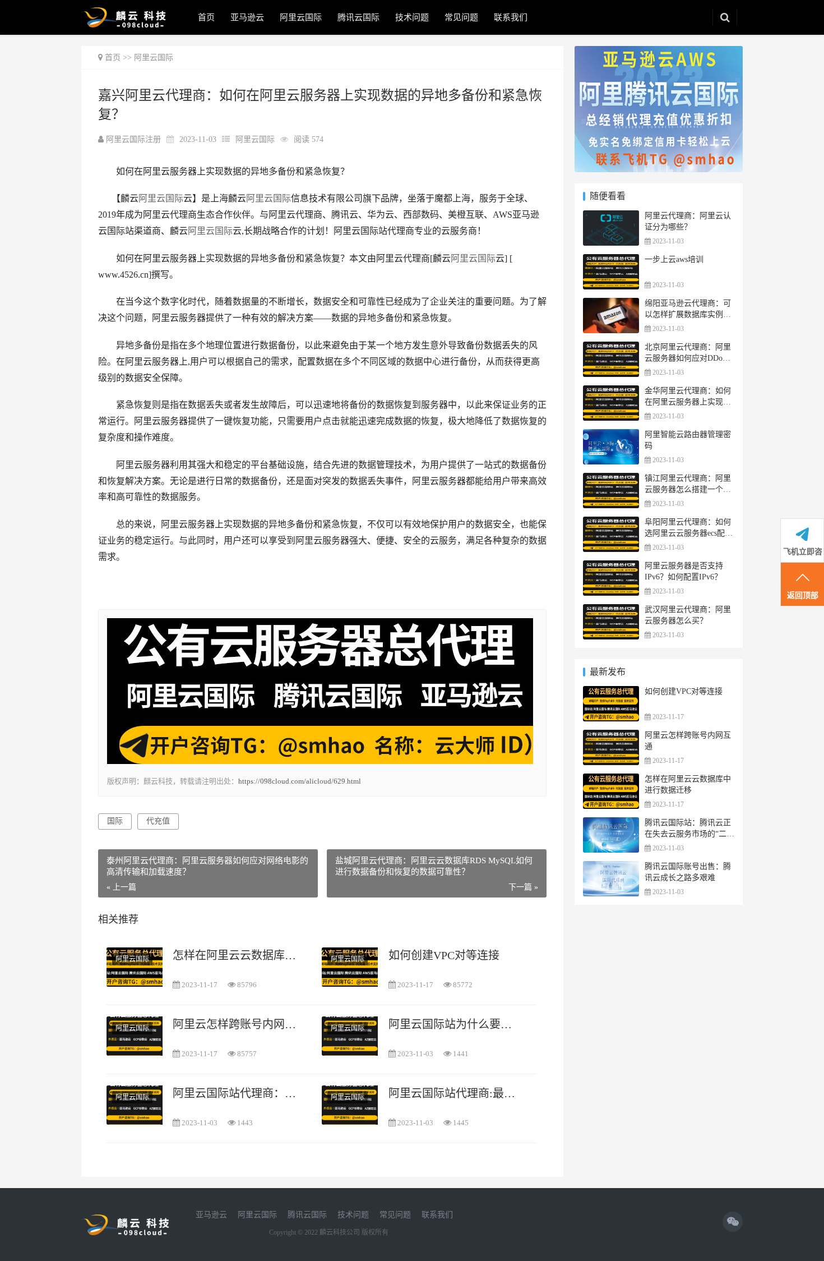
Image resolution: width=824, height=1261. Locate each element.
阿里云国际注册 (134, 139)
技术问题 (412, 17)
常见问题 (461, 17)
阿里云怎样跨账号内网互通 (240, 1024)
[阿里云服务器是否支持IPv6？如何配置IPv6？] (611, 567)
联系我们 (510, 17)
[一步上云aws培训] (611, 261)
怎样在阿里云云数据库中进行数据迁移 (240, 955)
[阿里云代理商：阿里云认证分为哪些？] (611, 217)
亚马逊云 (247, 17)
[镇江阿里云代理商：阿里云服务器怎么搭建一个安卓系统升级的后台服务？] (611, 480)
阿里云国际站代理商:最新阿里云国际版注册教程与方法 (455, 1093)
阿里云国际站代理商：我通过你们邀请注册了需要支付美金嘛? (240, 1093)
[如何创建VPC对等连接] (350, 966)
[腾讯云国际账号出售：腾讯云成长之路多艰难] (611, 868)
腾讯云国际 (358, 17)
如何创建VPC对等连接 (443, 955)
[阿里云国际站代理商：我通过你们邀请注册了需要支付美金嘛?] (135, 1104)
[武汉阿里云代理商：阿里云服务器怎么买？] (611, 611)
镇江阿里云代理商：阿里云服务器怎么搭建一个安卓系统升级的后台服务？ (688, 489)
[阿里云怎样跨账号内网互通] (135, 1035)
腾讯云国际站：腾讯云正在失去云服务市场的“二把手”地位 (689, 833)
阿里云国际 (301, 17)
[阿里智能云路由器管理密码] (611, 436)
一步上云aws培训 (674, 259)
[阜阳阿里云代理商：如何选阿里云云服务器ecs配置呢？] (611, 523)
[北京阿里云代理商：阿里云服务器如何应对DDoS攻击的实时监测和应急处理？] (611, 348)
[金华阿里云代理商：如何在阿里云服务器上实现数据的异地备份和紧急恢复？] (611, 392)
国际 (115, 821)
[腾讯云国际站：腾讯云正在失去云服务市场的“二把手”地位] (611, 824)
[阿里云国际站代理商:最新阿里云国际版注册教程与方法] (350, 1104)
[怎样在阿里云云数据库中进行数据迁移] (135, 966)
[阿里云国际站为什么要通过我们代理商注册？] (350, 1035)
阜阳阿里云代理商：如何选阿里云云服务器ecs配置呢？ (689, 533)
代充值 (158, 821)
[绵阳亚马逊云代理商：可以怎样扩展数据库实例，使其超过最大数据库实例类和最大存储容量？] (611, 305)
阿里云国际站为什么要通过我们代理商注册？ (455, 1024)
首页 (206, 17)
